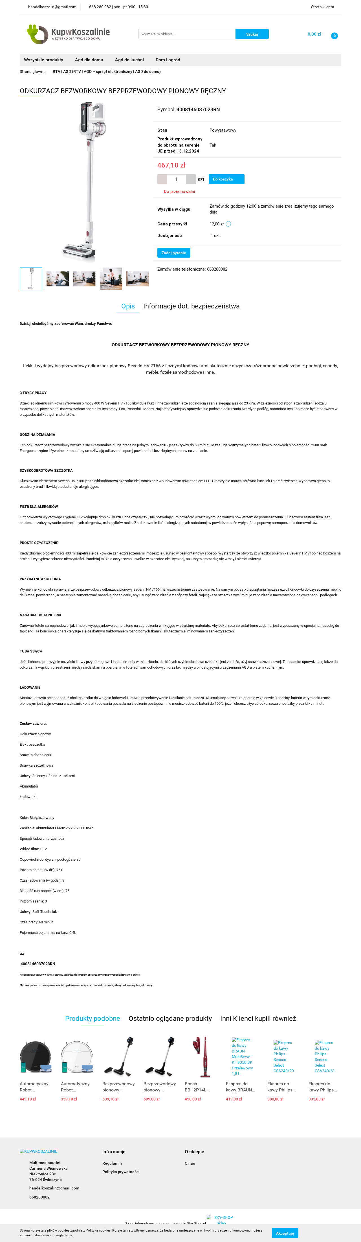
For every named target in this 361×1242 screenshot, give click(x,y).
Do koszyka (223, 179)
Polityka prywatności (121, 1171)
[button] (114, 1152)
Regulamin (112, 1163)
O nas (190, 1163)
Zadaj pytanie (174, 253)
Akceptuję (285, 1233)
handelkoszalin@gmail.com (54, 1188)
